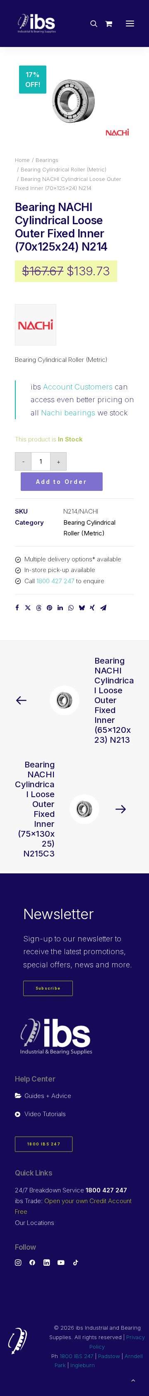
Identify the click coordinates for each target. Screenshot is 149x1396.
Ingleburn (82, 1365)
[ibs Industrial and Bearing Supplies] (37, 23)
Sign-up (38, 938)
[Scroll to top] (133, 1380)
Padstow (109, 1356)
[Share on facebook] (17, 608)
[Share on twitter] (28, 608)
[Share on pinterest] (49, 608)
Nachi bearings (68, 412)
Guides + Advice (47, 1096)
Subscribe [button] (48, 988)
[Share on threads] (38, 608)
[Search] (90, 23)
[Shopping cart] (105, 23)
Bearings (47, 160)
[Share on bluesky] (82, 608)
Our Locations (34, 1223)
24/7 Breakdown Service (71, 1190)
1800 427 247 (55, 581)
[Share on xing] (92, 608)
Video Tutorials (45, 1114)
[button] (130, 23)
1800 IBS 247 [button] (43, 1144)
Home (22, 160)
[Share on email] (103, 608)
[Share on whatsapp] (71, 608)
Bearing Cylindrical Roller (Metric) (63, 169)
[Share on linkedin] (60, 608)
